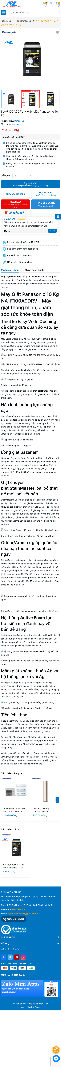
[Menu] (3, 12)
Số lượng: (5, 175)
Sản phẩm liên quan (12, 773)
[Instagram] (23, 957)
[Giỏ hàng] (57, 4)
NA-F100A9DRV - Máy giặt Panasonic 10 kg (14, 866)
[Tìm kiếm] (11, 12)
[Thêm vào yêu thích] (57, 32)
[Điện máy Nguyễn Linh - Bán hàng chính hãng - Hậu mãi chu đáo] (11, 4)
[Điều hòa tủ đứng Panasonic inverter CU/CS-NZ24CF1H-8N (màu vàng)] (45, 791)
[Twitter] (10, 957)
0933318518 (18, 909)
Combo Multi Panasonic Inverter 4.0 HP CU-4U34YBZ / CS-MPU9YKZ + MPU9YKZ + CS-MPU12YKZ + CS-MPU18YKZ (15, 810)
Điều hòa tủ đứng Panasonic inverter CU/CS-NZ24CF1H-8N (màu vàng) (43, 810)
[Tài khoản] (51, 4)
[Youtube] (16, 957)
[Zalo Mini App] (30, 988)
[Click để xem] (30, 59)
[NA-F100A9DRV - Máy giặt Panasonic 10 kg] (15, 847)
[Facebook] (3, 957)
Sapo (37, 1007)
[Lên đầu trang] (56, 1041)
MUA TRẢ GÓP (46, 194)
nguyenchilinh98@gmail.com (23, 913)
